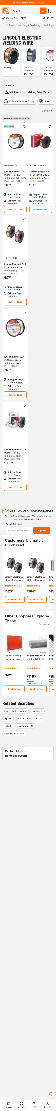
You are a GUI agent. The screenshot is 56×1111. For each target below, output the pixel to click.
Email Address (14, 524)
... (4, 25)
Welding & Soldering (29, 25)
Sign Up (42, 530)
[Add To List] (24, 126)
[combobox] (25, 11)
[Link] (15, 168)
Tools (12, 25)
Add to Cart (15, 209)
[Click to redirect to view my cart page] (50, 11)
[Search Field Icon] (43, 11)
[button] (48, 111)
